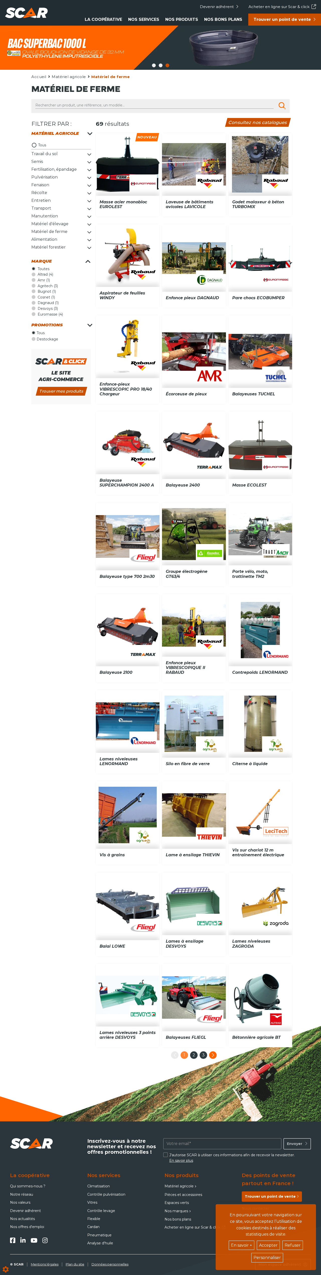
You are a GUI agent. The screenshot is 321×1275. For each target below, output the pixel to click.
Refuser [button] (293, 1245)
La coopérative (103, 19)
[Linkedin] (23, 1240)
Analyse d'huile (100, 1243)
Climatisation (98, 1186)
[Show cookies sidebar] (6, 1269)
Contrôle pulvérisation (106, 1194)
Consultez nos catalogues (258, 122)
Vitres (92, 1202)
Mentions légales (44, 1264)
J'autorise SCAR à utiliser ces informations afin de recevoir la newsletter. (232, 1158)
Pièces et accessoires (183, 1194)
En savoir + (241, 1245)
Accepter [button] (268, 1245)
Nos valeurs (20, 1202)
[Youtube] (34, 1240)
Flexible (93, 1219)
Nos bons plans (223, 19)
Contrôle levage (101, 1210)
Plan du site (75, 1264)
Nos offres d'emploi (27, 1227)
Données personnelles (110, 1264)
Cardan (93, 1227)
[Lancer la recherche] (282, 105)
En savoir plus (181, 1160)
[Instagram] (45, 1240)
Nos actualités (22, 1219)
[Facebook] (12, 1240)
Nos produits (181, 19)
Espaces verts (177, 1202)
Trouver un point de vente (282, 19)
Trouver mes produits (61, 391)
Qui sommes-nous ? (27, 1186)
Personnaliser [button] (267, 1257)
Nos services (143, 19)
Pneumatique (99, 1235)
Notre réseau (21, 1194)
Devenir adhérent (217, 6)
